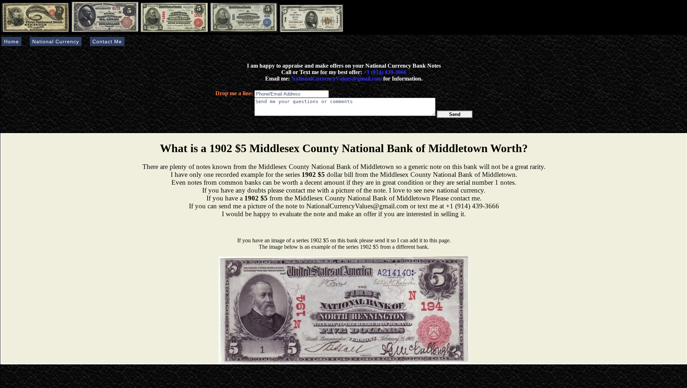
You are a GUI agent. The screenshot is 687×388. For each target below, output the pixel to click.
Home (11, 41)
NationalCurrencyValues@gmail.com (336, 79)
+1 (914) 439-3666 (385, 72)
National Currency (55, 41)
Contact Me (107, 41)
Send (455, 114)
